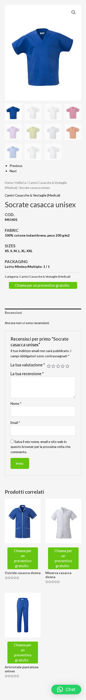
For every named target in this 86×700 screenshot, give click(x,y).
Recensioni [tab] (13, 313)
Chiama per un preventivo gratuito (42, 285)
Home (9, 183)
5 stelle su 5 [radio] (67, 366)
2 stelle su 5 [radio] (53, 366)
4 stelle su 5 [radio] (62, 366)
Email (15, 422)
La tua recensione (27, 373)
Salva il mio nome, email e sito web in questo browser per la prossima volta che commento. (40, 447)
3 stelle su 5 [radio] (58, 366)
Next (13, 171)
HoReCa (20, 183)
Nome (16, 403)
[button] (73, 12)
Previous (16, 166)
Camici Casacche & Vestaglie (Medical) (32, 195)
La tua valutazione (28, 365)
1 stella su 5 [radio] (49, 366)
